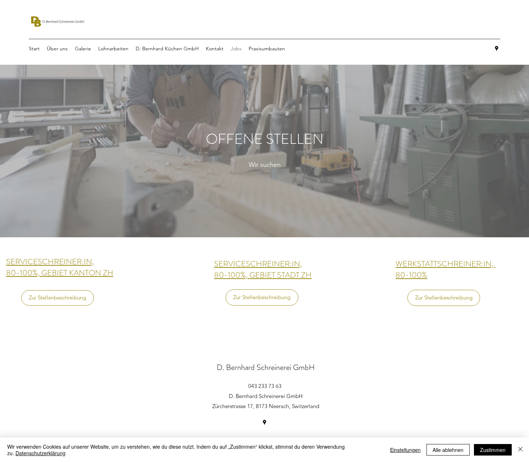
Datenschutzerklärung (40, 453)
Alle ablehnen (448, 449)
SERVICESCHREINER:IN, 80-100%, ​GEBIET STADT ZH (263, 269)
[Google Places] (496, 48)
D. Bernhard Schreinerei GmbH (266, 367)
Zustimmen (493, 449)
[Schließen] (520, 449)
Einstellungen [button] (405, 449)
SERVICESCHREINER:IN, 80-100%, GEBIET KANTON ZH (59, 267)
